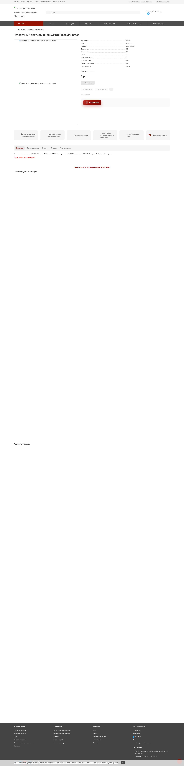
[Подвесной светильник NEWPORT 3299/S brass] (92, 404)
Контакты (30, 1)
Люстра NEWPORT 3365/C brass (25, 474)
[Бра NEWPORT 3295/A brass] (92, 295)
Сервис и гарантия (59, 1)
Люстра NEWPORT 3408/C (23, 691)
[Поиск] (138, 12)
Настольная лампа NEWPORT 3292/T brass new (31, 364)
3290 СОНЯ (129, 43)
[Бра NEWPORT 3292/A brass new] (92, 187)
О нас (36, 1)
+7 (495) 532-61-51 (152, 11)
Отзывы (54, 148)
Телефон (138, 730)
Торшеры (96, 743)
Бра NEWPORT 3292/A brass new (25, 201)
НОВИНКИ (89, 24)
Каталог (96, 727)
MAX (134, 740)
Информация (19, 727)
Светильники (21, 30)
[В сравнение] (168, 182)
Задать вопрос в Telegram (61, 733)
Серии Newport (58, 740)
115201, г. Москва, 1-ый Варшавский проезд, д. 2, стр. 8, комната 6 (152, 752)
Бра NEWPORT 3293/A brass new (25, 256)
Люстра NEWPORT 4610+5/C (24, 582)
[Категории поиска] (48, 12)
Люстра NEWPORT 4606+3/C (24, 528)
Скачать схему (66, 148)
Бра (94, 730)
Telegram (138, 737)
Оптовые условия (46, 1)
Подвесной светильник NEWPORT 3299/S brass (31, 419)
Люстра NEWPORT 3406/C (23, 637)
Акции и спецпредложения (61, 730)
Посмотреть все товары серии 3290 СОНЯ (92, 167)
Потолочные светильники (36, 30)
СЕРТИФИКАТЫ (158, 24)
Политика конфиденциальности (24, 743)
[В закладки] (168, 177)
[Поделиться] (111, 89)
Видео (44, 148)
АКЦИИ (71, 24)
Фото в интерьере (59, 743)
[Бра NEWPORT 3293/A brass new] (92, 241)
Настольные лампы (99, 737)
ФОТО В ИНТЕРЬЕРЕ (134, 24)
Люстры (95, 733)
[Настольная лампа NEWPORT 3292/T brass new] (92, 350)
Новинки (56, 737)
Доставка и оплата (19, 1)
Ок (123, 763)
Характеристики (33, 148)
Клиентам (57, 727)
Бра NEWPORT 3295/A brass (24, 310)
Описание (20, 148)
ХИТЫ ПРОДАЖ (109, 24)
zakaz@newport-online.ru (143, 743)
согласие (96, 763)
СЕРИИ (51, 24)
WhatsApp (136, 733)
